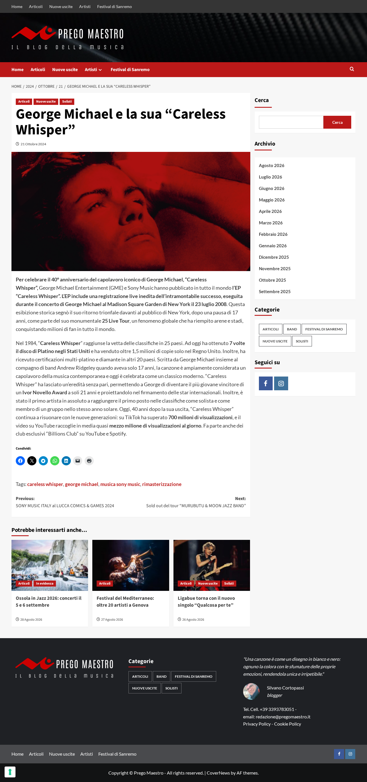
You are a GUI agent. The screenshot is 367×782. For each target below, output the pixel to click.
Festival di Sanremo (114, 6)
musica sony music (120, 484)
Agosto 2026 (271, 165)
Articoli (36, 6)
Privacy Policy (257, 723)
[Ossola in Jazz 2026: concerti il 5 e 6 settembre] (49, 565)
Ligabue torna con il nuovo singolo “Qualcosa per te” (206, 602)
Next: (196, 502)
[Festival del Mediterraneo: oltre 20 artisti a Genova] (130, 565)
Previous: (65, 502)
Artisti (85, 6)
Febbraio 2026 (273, 234)
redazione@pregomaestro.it (283, 716)
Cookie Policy (287, 723)
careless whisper (45, 484)
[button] (352, 69)
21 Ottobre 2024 (33, 144)
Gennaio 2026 (273, 245)
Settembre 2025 (275, 291)
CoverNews (218, 772)
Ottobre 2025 (272, 280)
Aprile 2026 (270, 211)
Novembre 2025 (275, 268)
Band (292, 329)
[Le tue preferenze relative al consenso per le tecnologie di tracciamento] (10, 772)
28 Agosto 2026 (31, 619)
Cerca (262, 100)
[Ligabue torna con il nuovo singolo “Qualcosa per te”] (211, 565)
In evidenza (44, 583)
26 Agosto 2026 (193, 619)
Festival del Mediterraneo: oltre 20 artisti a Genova (125, 602)
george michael (81, 484)
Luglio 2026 (270, 176)
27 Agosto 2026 (112, 619)
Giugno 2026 (271, 188)
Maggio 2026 (272, 199)
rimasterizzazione (161, 484)
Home (16, 6)
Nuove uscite (61, 6)
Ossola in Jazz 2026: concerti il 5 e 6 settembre (48, 602)
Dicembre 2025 (274, 257)
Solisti (67, 101)
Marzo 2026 (271, 222)
